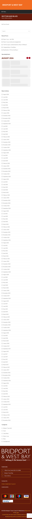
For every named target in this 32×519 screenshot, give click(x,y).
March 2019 (6, 314)
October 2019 (6, 295)
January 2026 (6, 113)
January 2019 (6, 319)
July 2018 (5, 335)
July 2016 (5, 385)
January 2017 (6, 370)
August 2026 (6, 94)
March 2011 (6, 412)
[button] (4, 11)
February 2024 (6, 163)
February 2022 (6, 227)
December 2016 (6, 372)
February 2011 (6, 415)
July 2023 (5, 182)
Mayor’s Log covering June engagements (12, 42)
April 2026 (5, 105)
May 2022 (5, 219)
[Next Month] (29, 58)
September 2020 (7, 272)
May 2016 (5, 391)
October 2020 (6, 269)
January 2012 (6, 399)
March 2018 (6, 340)
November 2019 (6, 293)
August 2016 (6, 383)
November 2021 (6, 234)
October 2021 (6, 237)
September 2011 (7, 404)
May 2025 (5, 131)
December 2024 (6, 142)
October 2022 (6, 205)
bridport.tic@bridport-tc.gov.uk (8, 484)
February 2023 (6, 195)
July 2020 (5, 277)
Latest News (6, 433)
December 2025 (6, 115)
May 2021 (5, 250)
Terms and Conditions (16, 514)
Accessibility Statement (21, 516)
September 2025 (7, 123)
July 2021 (5, 245)
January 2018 (6, 343)
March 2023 (6, 192)
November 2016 (6, 375)
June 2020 (5, 279)
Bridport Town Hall (7, 428)
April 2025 (5, 134)
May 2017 (5, 359)
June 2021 (5, 248)
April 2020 (5, 285)
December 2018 (6, 322)
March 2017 (6, 364)
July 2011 (5, 407)
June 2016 (5, 388)
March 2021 (6, 256)
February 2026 (6, 110)
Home (3, 18)
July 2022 (5, 213)
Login (17, 512)
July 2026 (5, 97)
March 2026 (6, 107)
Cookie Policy (5, 514)
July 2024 (5, 155)
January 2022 (6, 229)
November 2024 (6, 144)
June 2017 (5, 356)
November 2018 (6, 324)
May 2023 (5, 187)
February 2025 (6, 136)
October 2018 (6, 327)
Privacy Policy (26, 514)
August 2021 (6, 242)
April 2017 (5, 362)
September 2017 (7, 348)
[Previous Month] (27, 58)
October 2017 (6, 346)
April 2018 (5, 338)
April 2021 (5, 253)
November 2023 (6, 171)
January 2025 (6, 139)
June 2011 (5, 409)
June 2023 (5, 184)
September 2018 (7, 330)
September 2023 (7, 176)
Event (4, 430)
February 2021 (6, 258)
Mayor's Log (6, 436)
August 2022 (6, 211)
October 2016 (6, 378)
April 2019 (5, 311)
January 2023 (6, 197)
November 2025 (6, 118)
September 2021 (7, 240)
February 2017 (6, 367)
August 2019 (6, 301)
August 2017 (6, 351)
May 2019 (5, 309)
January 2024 (6, 166)
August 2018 (6, 332)
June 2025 (5, 128)
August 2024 (6, 152)
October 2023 (6, 174)
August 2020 (6, 274)
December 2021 (6, 232)
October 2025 (6, 121)
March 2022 (6, 224)
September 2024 (7, 150)
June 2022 (5, 216)
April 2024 (5, 160)
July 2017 (5, 354)
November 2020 (6, 266)
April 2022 (5, 221)
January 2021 (6, 261)
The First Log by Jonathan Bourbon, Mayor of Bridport (15, 44)
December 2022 (6, 200)
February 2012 (6, 396)
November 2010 (6, 420)
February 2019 (6, 317)
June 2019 (5, 306)
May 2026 (5, 102)
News (4, 438)
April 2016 (5, 393)
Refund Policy (9, 516)
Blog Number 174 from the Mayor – (11, 50)
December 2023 (6, 168)
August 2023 (6, 179)
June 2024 (5, 158)
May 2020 (5, 282)
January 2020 (6, 290)
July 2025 (5, 126)
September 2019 (7, 298)
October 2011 (6, 401)
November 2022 (6, 203)
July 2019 (5, 303)
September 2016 (7, 380)
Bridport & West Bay (12, 5)
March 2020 (6, 287)
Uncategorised (6, 441)
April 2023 (5, 189)
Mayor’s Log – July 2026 (8, 39)
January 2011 (6, 417)
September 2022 (7, 208)
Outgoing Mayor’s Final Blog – (9, 47)
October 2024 (6, 147)
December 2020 (6, 264)
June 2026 (5, 99)
